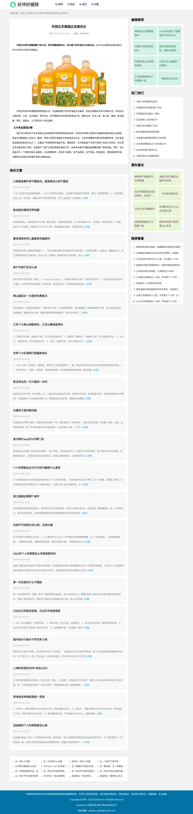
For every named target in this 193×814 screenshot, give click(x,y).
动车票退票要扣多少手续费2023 (151, 144)
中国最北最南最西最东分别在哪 (151, 138)
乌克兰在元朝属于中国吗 (168, 63)
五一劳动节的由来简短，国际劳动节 (60, 771)
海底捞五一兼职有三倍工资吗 (113, 776)
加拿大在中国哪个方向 (146, 126)
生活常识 (30, 13)
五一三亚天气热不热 (109, 761)
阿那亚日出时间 (169, 78)
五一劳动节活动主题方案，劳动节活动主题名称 (122, 771)
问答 (96, 4)
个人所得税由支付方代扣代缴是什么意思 (36, 467)
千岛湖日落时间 (169, 193)
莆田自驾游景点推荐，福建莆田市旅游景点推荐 (158, 247)
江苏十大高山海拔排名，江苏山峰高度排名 (38, 324)
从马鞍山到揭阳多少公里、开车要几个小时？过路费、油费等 (158, 277)
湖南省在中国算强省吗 (143, 33)
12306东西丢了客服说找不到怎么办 (169, 33)
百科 (60, 4)
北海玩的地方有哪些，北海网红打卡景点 (155, 271)
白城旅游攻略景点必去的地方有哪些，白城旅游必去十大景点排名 (158, 253)
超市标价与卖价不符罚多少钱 (30, 639)
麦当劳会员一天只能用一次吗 (30, 381)
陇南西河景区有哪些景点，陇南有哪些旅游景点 (158, 265)
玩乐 (72, 4)
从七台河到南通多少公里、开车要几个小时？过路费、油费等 (158, 301)
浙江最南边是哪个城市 (26, 496)
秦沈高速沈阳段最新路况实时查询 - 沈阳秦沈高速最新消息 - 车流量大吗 (158, 289)
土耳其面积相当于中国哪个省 (143, 78)
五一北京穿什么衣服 (52, 761)
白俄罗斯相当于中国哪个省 (143, 224)
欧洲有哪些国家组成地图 (147, 132)
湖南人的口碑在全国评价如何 (168, 178)
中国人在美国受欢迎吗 (146, 101)
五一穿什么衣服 (22, 761)
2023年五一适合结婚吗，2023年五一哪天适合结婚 (67, 776)
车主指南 (162, 794)
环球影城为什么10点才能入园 (168, 209)
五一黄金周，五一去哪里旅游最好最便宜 (118, 766)
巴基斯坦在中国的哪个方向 (148, 108)
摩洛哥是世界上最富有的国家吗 (31, 238)
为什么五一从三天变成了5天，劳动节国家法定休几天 (68, 766)
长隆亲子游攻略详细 (25, 410)
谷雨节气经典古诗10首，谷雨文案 (33, 525)
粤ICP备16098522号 (107, 805)
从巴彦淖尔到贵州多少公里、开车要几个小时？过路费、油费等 (158, 259)
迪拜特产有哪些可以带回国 (143, 178)
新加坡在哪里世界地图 (26, 210)
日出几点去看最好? (145, 209)
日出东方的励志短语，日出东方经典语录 (36, 610)
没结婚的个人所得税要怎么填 (30, 725)
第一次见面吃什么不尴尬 (27, 582)
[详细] (85, 198)
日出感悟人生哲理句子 (146, 120)
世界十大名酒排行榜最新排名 (30, 353)
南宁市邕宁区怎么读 (25, 267)
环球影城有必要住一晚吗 (147, 114)
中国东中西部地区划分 (143, 48)
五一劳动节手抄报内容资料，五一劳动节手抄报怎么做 (40, 776)
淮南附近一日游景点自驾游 (148, 283)
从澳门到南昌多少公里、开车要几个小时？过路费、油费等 (158, 295)
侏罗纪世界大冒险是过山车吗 (168, 224)
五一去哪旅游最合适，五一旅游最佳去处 (34, 771)
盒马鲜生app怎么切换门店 (28, 439)
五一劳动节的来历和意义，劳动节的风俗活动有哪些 (96, 771)
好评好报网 (28, 4)
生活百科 (39, 13)
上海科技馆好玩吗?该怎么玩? (30, 668)
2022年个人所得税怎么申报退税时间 (34, 553)
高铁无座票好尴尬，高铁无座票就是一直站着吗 (168, 48)
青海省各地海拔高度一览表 (29, 696)
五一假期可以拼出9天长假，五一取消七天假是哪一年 (96, 766)
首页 (22, 13)
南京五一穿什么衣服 (81, 761)
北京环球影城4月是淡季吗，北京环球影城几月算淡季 (144, 194)
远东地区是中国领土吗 (146, 150)
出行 (84, 4)
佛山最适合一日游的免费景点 (30, 295)
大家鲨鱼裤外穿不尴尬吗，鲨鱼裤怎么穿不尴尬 (40, 181)
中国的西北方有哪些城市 (143, 63)
